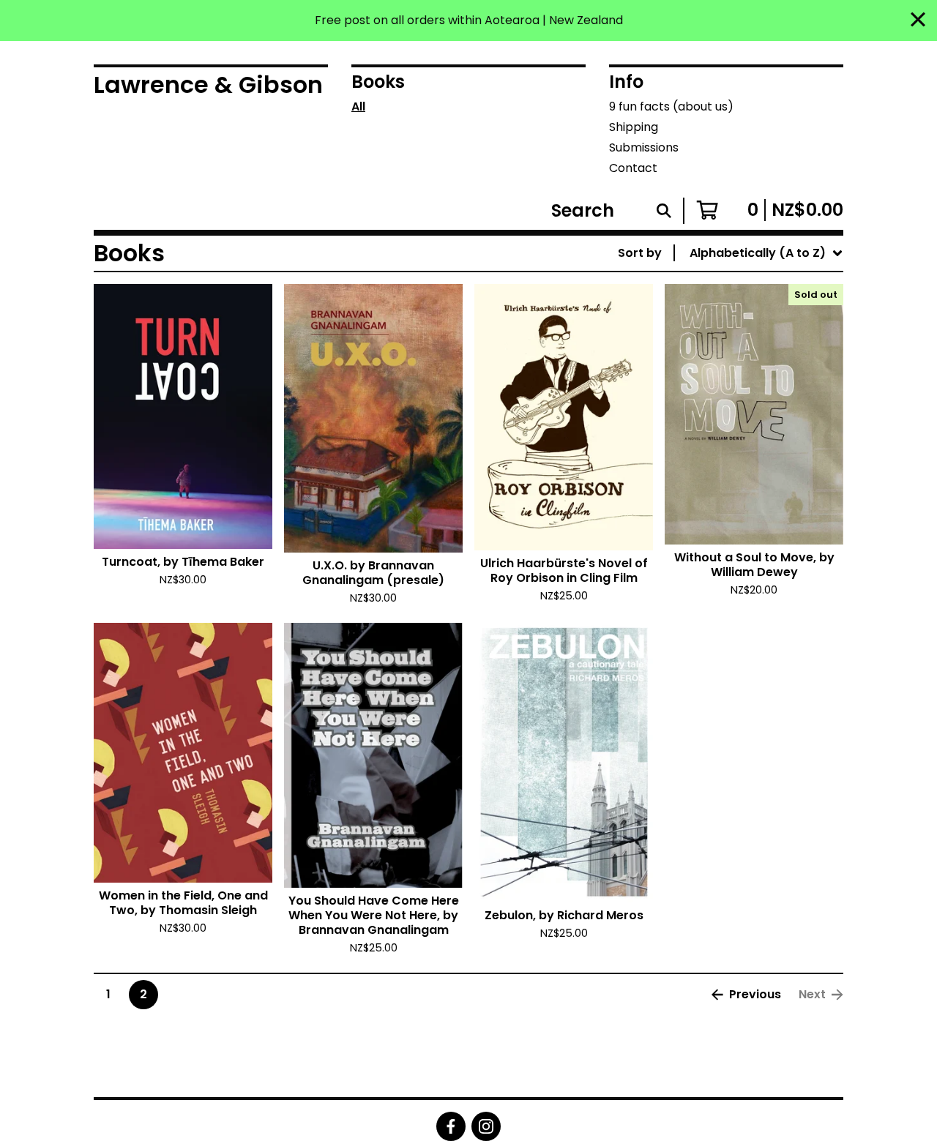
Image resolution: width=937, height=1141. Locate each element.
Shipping (633, 127)
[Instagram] (486, 1126)
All (358, 106)
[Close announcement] (918, 21)
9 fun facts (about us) (671, 106)
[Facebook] (451, 1126)
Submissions (644, 147)
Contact (633, 168)
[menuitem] (730, 253)
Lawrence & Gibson (208, 85)
